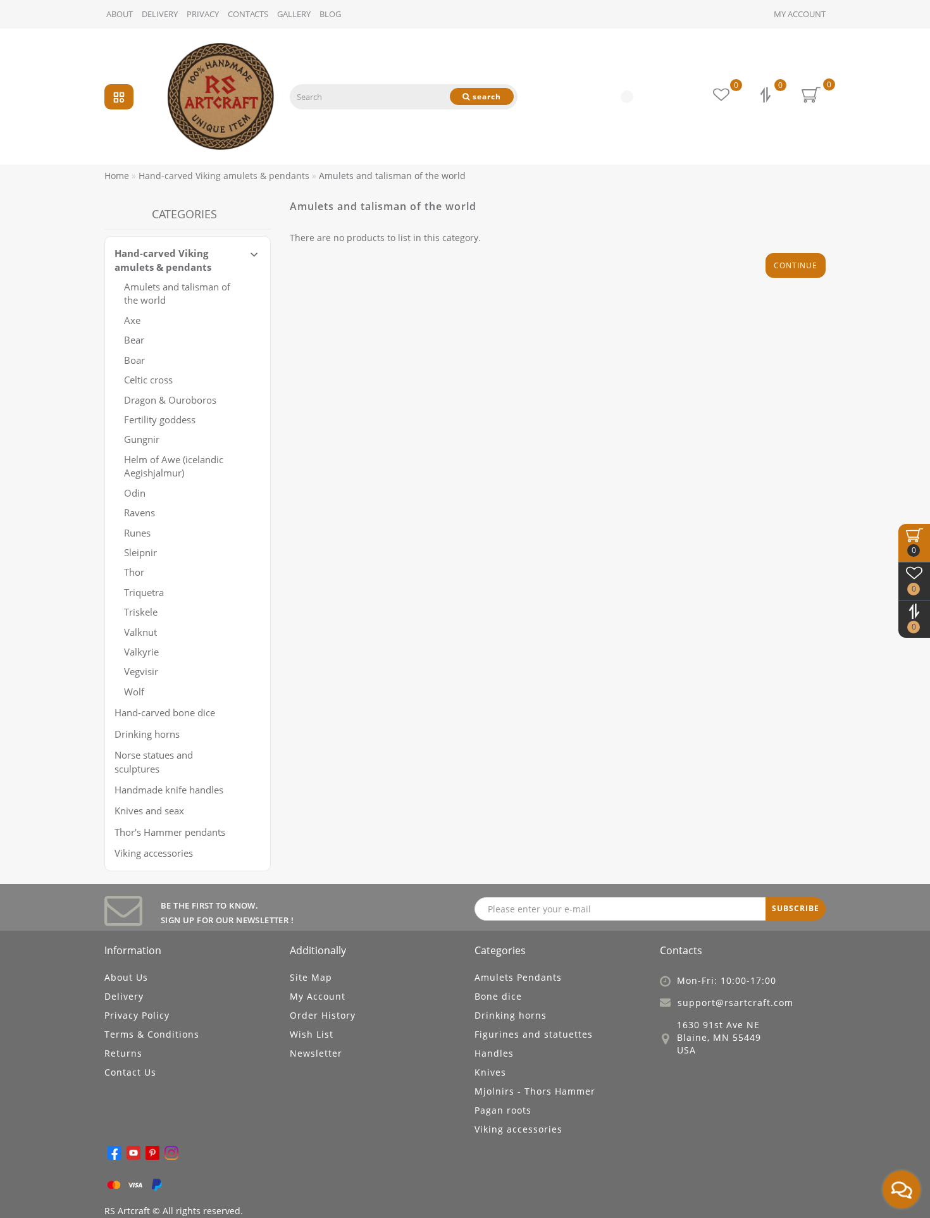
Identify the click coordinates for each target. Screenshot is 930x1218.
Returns (123, 1053)
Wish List (311, 1034)
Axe (132, 320)
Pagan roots (502, 1110)
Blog (330, 14)
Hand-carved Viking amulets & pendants (163, 260)
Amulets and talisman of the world (177, 293)
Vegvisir (141, 671)
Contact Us (130, 1072)
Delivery (160, 14)
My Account (800, 14)
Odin (135, 493)
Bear (134, 339)
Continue (795, 265)
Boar (134, 360)
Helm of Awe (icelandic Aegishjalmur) (173, 466)
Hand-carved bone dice (165, 712)
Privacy (203, 14)
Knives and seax (149, 810)
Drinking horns (147, 734)
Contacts (248, 14)
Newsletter (316, 1053)
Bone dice (498, 996)
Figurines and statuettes (533, 1034)
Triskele (141, 612)
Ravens (139, 512)
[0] (766, 96)
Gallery (294, 14)
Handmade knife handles (169, 789)
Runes (137, 532)
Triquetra (144, 592)
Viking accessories (154, 853)
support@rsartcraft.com (735, 1003)
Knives (490, 1072)
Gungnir (141, 439)
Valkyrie (141, 651)
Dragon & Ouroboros (170, 400)
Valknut (140, 632)
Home (116, 176)
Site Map (311, 977)
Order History (323, 1015)
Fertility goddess (159, 419)
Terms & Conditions (151, 1034)
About (119, 14)
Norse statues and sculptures (154, 761)
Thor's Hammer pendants (170, 832)
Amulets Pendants (518, 977)
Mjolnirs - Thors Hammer (534, 1091)
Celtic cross (148, 379)
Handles (494, 1053)
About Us (126, 977)
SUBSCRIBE (795, 908)
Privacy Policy (137, 1015)
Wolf (134, 691)
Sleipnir (140, 552)
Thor (134, 572)
